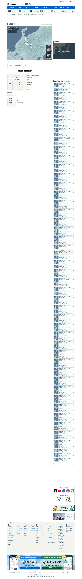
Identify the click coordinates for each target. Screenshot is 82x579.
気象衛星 (33, 528)
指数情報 (45, 7)
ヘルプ (73, 1)
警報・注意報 (26, 526)
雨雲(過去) (19, 526)
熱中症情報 (60, 539)
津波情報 (25, 530)
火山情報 (25, 531)
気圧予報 (10, 530)
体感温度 (38, 538)
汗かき (42, 528)
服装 (37, 530)
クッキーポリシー (55, 572)
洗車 (37, 540)
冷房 (41, 531)
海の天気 (49, 528)
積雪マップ (10, 537)
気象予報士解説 (69, 526)
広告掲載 (63, 572)
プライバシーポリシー (44, 572)
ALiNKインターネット (25, 572)
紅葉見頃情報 (61, 542)
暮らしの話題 (69, 528)
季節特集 (62, 7)
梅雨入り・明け (61, 536)
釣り (48, 540)
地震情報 (26, 528)
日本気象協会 (17, 572)
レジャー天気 (54, 7)
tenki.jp (11, 4)
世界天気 (10, 528)
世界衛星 (33, 530)
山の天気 (49, 526)
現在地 (30, 4)
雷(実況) (18, 533)
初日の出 (61, 550)
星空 (37, 533)
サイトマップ (68, 1)
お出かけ (38, 531)
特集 (67, 531)
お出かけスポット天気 (52, 542)
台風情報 (25, 533)
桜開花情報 (60, 530)
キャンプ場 (50, 537)
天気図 (36, 7)
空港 (48, 530)
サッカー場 (50, 533)
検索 (26, 4)
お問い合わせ (70, 572)
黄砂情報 (10, 545)
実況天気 (18, 530)
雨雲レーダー (11, 535)
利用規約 (35, 572)
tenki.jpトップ (62, 1)
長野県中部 (29, 77)
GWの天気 (60, 533)
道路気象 (10, 544)
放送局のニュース (69, 530)
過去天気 (18, 531)
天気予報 (12, 7)
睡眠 (37, 542)
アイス (42, 533)
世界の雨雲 (10, 540)
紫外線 (37, 537)
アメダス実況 (19, 528)
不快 (41, 530)
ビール (42, 535)
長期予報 (10, 533)
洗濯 (37, 528)
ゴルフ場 (49, 535)
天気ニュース (70, 7)
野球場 (49, 531)
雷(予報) (10, 542)
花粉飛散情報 (60, 527)
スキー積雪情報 (61, 548)
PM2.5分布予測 (11, 538)
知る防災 (25, 535)
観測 (20, 7)
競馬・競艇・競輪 (51, 538)
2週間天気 (10, 531)
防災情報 (28, 7)
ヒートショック (61, 545)
